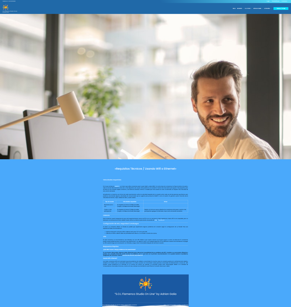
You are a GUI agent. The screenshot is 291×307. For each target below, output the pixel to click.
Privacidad (173, 305)
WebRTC (117, 186)
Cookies (179, 305)
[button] (242, 8)
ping (156, 220)
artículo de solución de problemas (132, 255)
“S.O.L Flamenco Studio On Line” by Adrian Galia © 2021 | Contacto (119, 305)
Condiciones (185, 305)
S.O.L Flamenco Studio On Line (10, 11)
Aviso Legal (166, 305)
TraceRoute (161, 220)
